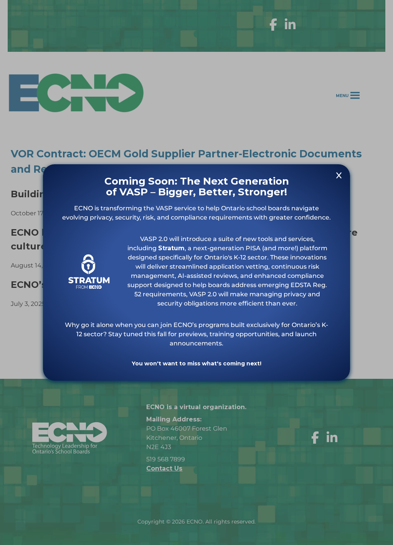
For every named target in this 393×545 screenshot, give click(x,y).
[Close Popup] (339, 176)
